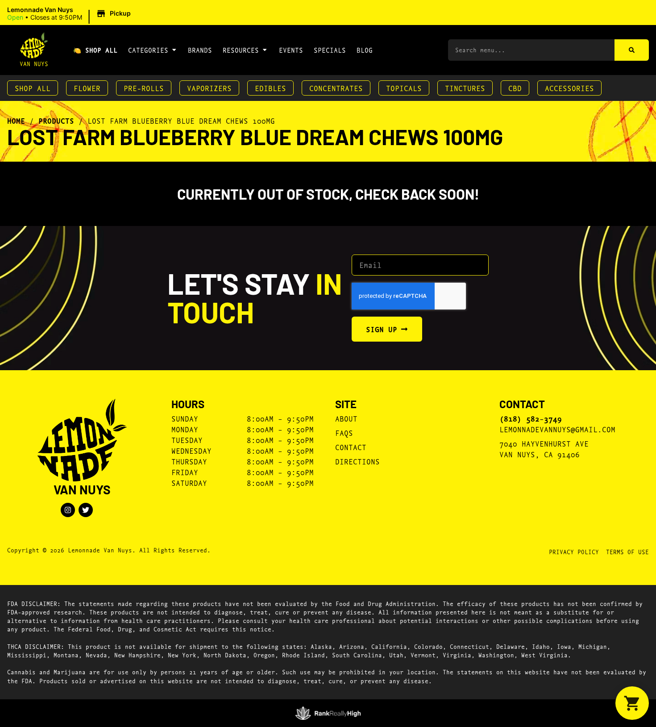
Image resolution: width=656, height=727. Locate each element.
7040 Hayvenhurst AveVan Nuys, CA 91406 (544, 448)
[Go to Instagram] (68, 510)
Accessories (569, 88)
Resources (241, 49)
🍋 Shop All (95, 49)
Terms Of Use (627, 551)
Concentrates (336, 88)
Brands (200, 49)
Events (291, 49)
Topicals (404, 88)
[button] (70, 13)
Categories (148, 49)
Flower (87, 88)
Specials (330, 49)
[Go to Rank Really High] (328, 713)
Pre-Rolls (144, 88)
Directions (357, 461)
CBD (515, 88)
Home (16, 120)
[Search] (631, 50)
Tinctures (465, 88)
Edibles (270, 88)
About (346, 418)
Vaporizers (209, 88)
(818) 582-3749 (530, 418)
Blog (365, 49)
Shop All (32, 88)
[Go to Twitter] (86, 510)
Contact (350, 447)
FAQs (344, 432)
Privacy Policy (574, 551)
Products (56, 120)
